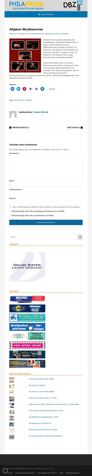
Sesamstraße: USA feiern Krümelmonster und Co (46, 410)
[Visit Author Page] (13, 114)
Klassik (16, 100)
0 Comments (63, 33)
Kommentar (14, 153)
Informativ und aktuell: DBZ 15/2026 (41, 379)
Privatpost (66, 75)
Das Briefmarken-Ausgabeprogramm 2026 (43, 417)
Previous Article (20, 127)
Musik (22, 100)
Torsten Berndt (37, 33)
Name (12, 181)
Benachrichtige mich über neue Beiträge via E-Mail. (33, 215)
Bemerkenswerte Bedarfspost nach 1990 (43, 429)
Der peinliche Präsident (37, 385)
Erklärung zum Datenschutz (25, 473)
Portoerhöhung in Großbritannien (40, 423)
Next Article (73, 127)
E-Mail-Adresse (16, 189)
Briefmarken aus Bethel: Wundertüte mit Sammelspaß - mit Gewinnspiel (54, 404)
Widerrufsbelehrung (72, 473)
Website (12, 198)
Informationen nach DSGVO (47, 473)
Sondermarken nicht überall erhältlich (42, 391)
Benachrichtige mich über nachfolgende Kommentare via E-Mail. (38, 211)
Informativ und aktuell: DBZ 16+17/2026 (43, 398)
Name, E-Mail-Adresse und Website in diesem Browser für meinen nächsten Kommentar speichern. (46, 207)
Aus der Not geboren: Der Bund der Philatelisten (45, 436)
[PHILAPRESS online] (46, 5)
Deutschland (50, 33)
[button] (5, 470)
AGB (61, 473)
